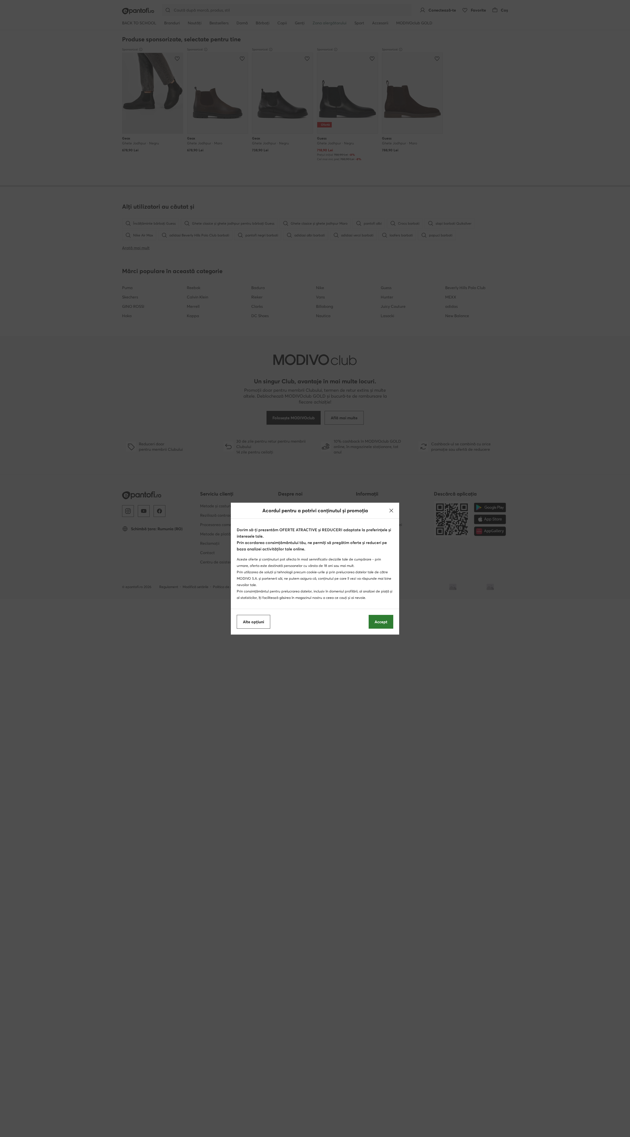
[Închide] (391, 510)
